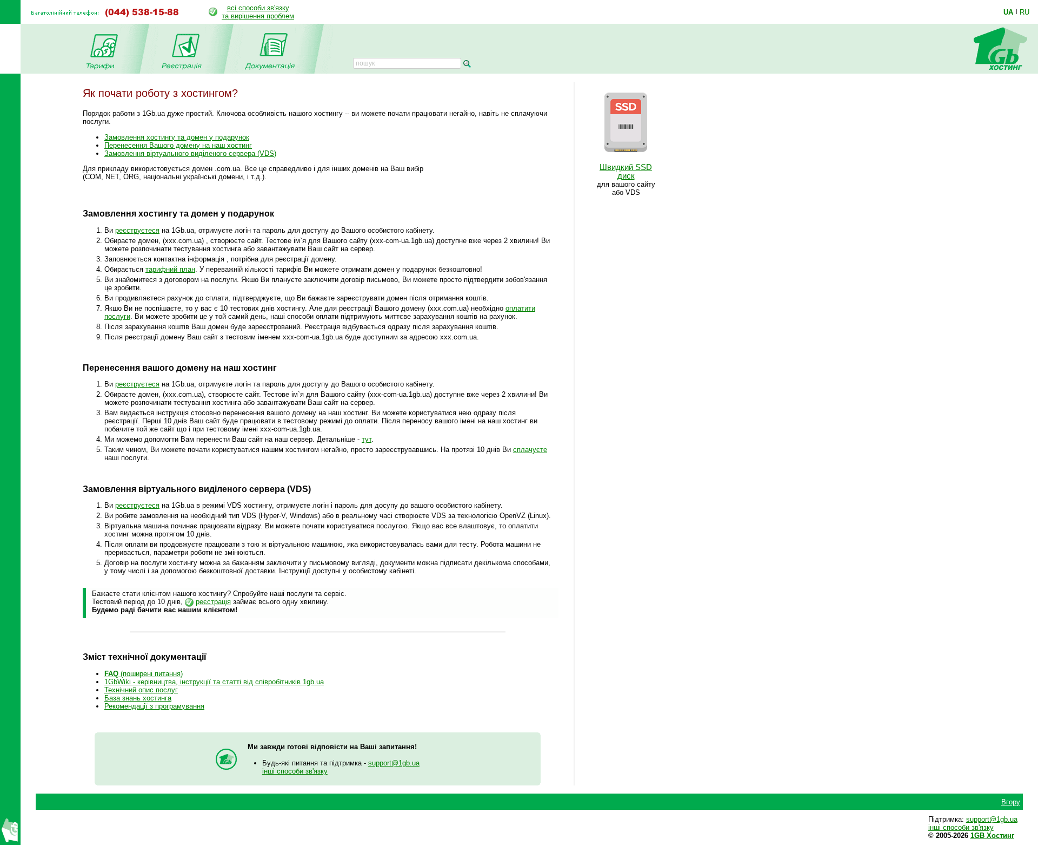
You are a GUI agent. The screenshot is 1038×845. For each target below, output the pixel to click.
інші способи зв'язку (295, 771)
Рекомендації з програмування (154, 706)
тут (366, 439)
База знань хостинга (137, 698)
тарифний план (170, 269)
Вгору (1010, 802)
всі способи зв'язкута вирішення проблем (258, 12)
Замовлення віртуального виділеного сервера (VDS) (190, 153)
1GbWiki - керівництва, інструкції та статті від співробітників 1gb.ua (214, 682)
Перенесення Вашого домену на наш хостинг (178, 145)
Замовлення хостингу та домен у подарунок (176, 137)
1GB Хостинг (992, 835)
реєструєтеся (137, 230)
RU (1024, 12)
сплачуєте (530, 450)
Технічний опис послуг (141, 690)
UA (1008, 12)
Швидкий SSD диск (626, 171)
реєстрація (213, 602)
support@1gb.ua (394, 763)
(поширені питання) (143, 674)
